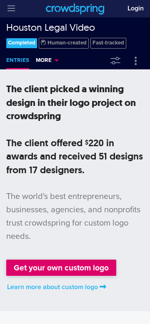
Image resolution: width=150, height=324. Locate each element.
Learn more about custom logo (52, 287)
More (44, 60)
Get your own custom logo (61, 267)
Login (136, 8)
